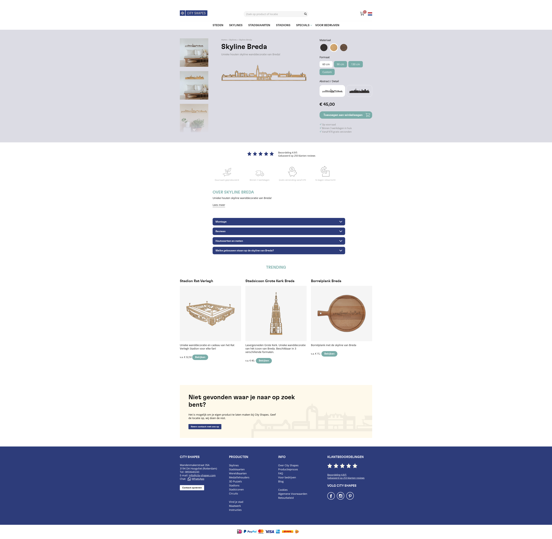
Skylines (236, 25)
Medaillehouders (239, 477)
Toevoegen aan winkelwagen (343, 115)
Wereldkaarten (238, 473)
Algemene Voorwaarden (292, 493)
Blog (281, 481)
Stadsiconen (236, 489)
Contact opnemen (192, 488)
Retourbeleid (286, 497)
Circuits (233, 493)
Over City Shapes (288, 465)
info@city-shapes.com (202, 475)
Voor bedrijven (327, 25)
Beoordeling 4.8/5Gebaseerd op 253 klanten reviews (346, 476)
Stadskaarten (259, 25)
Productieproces (288, 469)
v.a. (207, 319)
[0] (360, 14)
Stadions (283, 25)
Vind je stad (236, 502)
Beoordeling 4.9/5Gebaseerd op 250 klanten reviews (296, 154)
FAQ (280, 473)
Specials (302, 25)
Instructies (235, 510)
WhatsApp (198, 479)
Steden (218, 25)
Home (224, 39)
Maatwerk (235, 506)
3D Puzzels (235, 481)
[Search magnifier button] (305, 14)
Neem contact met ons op (205, 427)
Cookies (283, 489)
